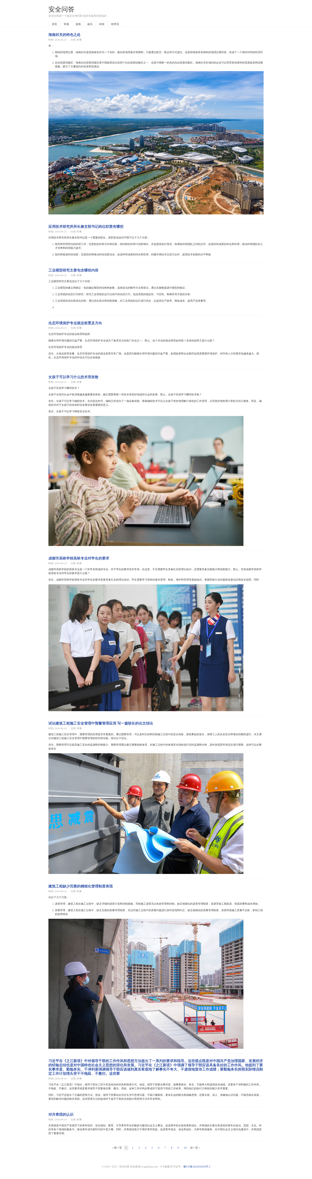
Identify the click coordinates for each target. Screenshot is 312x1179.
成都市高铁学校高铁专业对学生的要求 (78, 750)
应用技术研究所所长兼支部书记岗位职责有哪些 (86, 226)
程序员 (115, 24)
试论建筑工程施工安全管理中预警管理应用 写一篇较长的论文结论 (100, 915)
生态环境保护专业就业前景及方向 (75, 322)
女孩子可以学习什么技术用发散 (73, 568)
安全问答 (61, 9)
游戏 (78, 24)
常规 (66, 24)
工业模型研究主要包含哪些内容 (73, 270)
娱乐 (90, 24)
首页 (54, 24)
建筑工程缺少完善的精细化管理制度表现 (80, 1078)
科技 (101, 24)
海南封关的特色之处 (64, 34)
